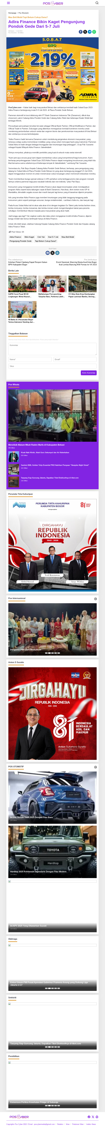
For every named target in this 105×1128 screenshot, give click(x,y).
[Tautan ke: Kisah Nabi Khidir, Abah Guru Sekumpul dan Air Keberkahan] (13, 456)
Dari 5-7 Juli (53, 237)
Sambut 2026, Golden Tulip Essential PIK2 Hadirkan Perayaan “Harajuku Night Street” (55, 465)
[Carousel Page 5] (58, 653)
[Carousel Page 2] (49, 653)
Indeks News (91, 1124)
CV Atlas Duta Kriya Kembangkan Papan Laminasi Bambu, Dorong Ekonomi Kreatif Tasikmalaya (82, 295)
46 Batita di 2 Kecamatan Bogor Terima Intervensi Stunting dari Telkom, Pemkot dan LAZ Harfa (20, 321)
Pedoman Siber (78, 1124)
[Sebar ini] (81, 32)
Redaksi (60, 1124)
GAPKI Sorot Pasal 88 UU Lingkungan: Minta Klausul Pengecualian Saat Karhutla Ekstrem (19, 295)
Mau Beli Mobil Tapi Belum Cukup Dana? (28, 17)
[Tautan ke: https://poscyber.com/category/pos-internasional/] (95, 598)
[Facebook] (48, 253)
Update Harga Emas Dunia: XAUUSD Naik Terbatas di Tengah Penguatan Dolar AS (50, 650)
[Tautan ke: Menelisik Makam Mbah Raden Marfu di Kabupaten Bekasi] (52, 415)
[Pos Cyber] (53, 3)
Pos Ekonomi (12, 32)
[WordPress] (57, 253)
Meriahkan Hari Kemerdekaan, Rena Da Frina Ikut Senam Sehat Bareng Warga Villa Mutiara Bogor (50, 983)
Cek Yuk (41, 237)
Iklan (68, 1124)
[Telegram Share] (90, 32)
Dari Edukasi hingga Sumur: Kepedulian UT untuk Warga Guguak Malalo (45, 1102)
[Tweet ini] (85, 32)
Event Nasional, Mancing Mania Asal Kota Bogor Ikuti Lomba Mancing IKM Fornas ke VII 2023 (76, 262)
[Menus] (8, 3)
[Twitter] (52, 253)
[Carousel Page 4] (55, 653)
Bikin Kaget (29, 237)
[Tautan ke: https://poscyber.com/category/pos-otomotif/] (95, 767)
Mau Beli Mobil (68, 237)
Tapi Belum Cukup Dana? (45, 241)
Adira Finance (15, 237)
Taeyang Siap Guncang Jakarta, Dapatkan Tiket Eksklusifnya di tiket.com (50, 478)
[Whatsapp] (94, 32)
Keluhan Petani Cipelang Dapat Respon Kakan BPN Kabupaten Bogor (27, 262)
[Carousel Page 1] (46, 653)
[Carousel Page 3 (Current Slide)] (52, 653)
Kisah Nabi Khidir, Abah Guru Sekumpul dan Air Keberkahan (45, 452)
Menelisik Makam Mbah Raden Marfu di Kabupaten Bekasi (36, 445)
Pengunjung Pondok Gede (21, 241)
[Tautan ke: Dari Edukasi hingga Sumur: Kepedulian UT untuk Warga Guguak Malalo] (52, 1084)
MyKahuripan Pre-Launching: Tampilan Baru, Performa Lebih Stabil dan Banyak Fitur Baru (50, 295)
